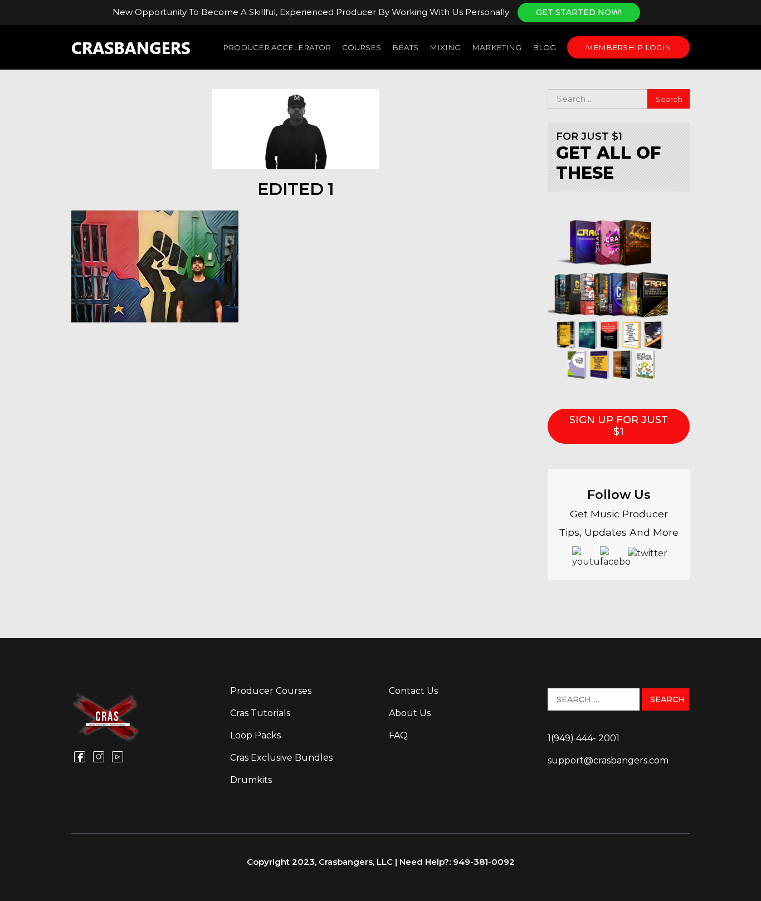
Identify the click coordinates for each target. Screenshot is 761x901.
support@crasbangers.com (608, 760)
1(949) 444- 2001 (583, 738)
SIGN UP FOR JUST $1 (618, 426)
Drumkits (251, 780)
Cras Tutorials (260, 713)
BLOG (544, 47)
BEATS (405, 47)
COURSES (361, 47)
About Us (410, 713)
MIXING (445, 47)
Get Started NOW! (579, 12)
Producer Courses (270, 690)
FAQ (398, 735)
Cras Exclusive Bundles (281, 757)
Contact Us (413, 690)
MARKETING (496, 47)
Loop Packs (255, 735)
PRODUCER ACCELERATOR (277, 47)
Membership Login (628, 47)
